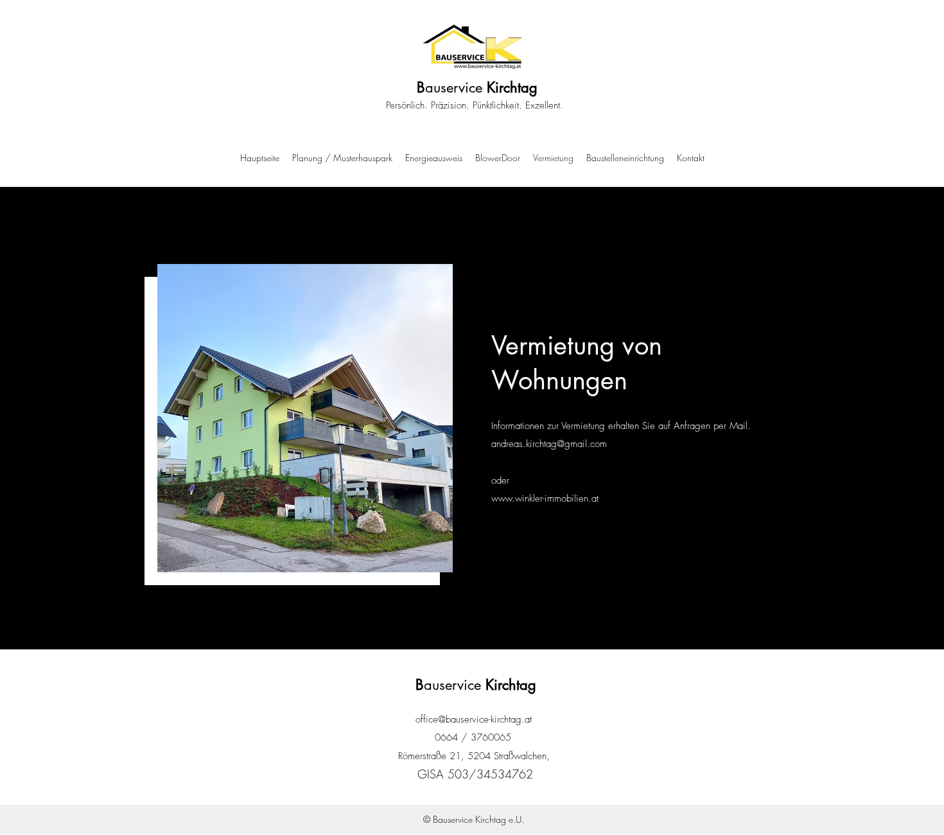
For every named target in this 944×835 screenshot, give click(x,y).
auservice (477, 87)
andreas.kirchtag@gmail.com (549, 443)
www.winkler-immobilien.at (545, 498)
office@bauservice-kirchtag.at (473, 719)
